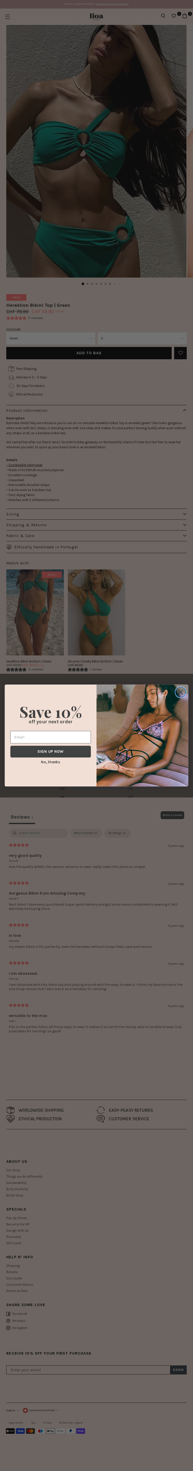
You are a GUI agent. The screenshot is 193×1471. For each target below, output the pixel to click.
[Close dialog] (180, 692)
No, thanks (50, 762)
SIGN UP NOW (50, 751)
